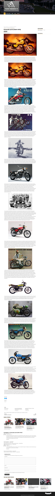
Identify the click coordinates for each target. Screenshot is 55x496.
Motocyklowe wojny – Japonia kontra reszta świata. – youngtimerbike (14, 443)
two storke (26, 412)
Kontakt (18, 13)
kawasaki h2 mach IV (19, 412)
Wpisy (15, 13)
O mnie (12, 13)
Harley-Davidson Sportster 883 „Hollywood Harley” (33, 487)
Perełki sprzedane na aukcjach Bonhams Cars (8, 427)
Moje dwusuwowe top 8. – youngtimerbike (11, 444)
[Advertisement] (27, 20)
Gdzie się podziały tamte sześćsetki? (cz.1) (30, 428)
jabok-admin (20, 428)
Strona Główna (8, 13)
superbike (23, 412)
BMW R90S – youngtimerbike (9, 442)
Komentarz (6, 456)
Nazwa (5, 465)
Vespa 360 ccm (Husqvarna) (7, 414)
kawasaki (10, 412)
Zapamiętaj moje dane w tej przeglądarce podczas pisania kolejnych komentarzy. (15, 472)
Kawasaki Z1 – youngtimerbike (9, 441)
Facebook (40, 33)
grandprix (8, 412)
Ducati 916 (35, 414)
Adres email (6, 467)
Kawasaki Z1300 (6, 408)
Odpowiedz (7, 439)
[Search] (50, 13)
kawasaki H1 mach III (14, 412)
